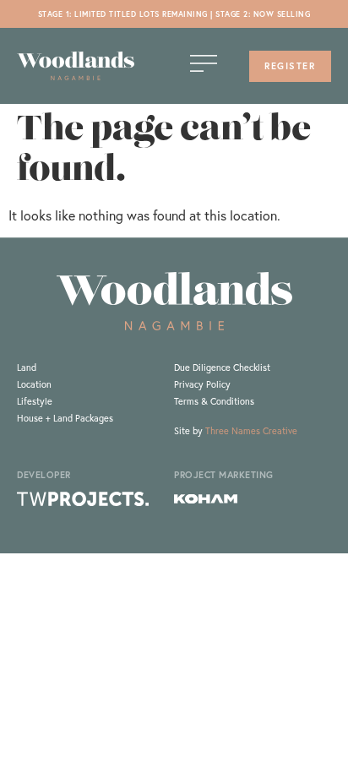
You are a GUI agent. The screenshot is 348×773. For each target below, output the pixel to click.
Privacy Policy (202, 384)
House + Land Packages (65, 418)
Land (26, 367)
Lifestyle (34, 401)
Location (34, 384)
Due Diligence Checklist (222, 367)
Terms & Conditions (214, 401)
